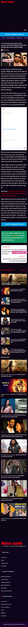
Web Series (4, 588)
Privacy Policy (4, 563)
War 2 (2, 610)
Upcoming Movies (11, 38)
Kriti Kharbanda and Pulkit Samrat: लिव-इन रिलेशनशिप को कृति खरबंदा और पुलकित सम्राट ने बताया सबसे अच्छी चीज (18, 350)
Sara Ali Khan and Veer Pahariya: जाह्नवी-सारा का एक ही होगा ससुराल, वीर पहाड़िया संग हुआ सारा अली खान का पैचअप (14, 193)
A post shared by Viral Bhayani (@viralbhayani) (14, 148)
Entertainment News (6, 591)
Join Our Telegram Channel (14, 34)
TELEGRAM (14, 236)
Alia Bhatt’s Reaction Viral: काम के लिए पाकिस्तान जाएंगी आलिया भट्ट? (13, 519)
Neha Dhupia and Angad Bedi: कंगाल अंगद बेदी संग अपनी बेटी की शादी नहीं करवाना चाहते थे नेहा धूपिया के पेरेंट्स (19, 310)
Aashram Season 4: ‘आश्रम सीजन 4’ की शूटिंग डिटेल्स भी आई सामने (18, 290)
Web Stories (20, 38)
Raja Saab (3, 616)
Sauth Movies (4, 579)
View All (23, 270)
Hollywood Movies (6, 582)
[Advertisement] (14, 17)
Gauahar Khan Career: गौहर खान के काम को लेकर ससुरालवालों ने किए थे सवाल (18, 340)
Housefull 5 (4, 601)
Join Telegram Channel (18, 252)
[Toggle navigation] (25, 30)
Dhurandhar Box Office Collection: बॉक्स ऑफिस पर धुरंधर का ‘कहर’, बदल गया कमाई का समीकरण (19, 330)
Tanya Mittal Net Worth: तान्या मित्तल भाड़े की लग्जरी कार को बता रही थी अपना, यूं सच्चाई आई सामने (19, 300)
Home (3, 38)
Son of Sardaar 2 (5, 607)
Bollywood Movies (6, 577)
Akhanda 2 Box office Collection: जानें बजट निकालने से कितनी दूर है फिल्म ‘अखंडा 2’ (13, 283)
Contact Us (4, 557)
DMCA (2, 560)
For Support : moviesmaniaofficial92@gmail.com (14, 546)
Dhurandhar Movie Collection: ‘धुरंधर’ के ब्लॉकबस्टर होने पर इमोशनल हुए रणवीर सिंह (18, 320)
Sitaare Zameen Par (6, 604)
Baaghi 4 (3, 613)
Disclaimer (4, 566)
